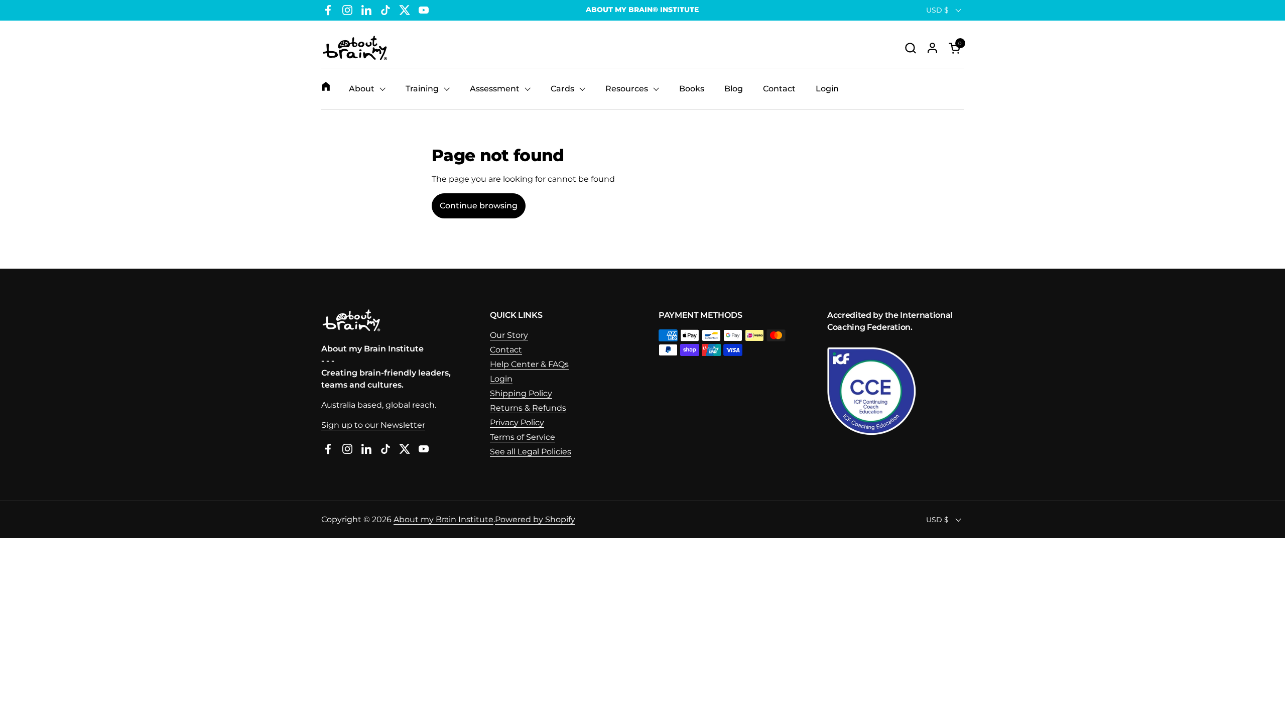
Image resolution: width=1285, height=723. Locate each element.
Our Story (509, 335)
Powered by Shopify (535, 519)
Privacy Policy (517, 422)
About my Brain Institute (443, 519)
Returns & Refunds (528, 408)
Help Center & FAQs (529, 364)
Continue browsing (479, 205)
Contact (506, 349)
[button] (910, 48)
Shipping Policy (521, 393)
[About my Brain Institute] (355, 48)
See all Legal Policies (530, 451)
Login (501, 379)
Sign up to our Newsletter (373, 425)
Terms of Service (522, 437)
